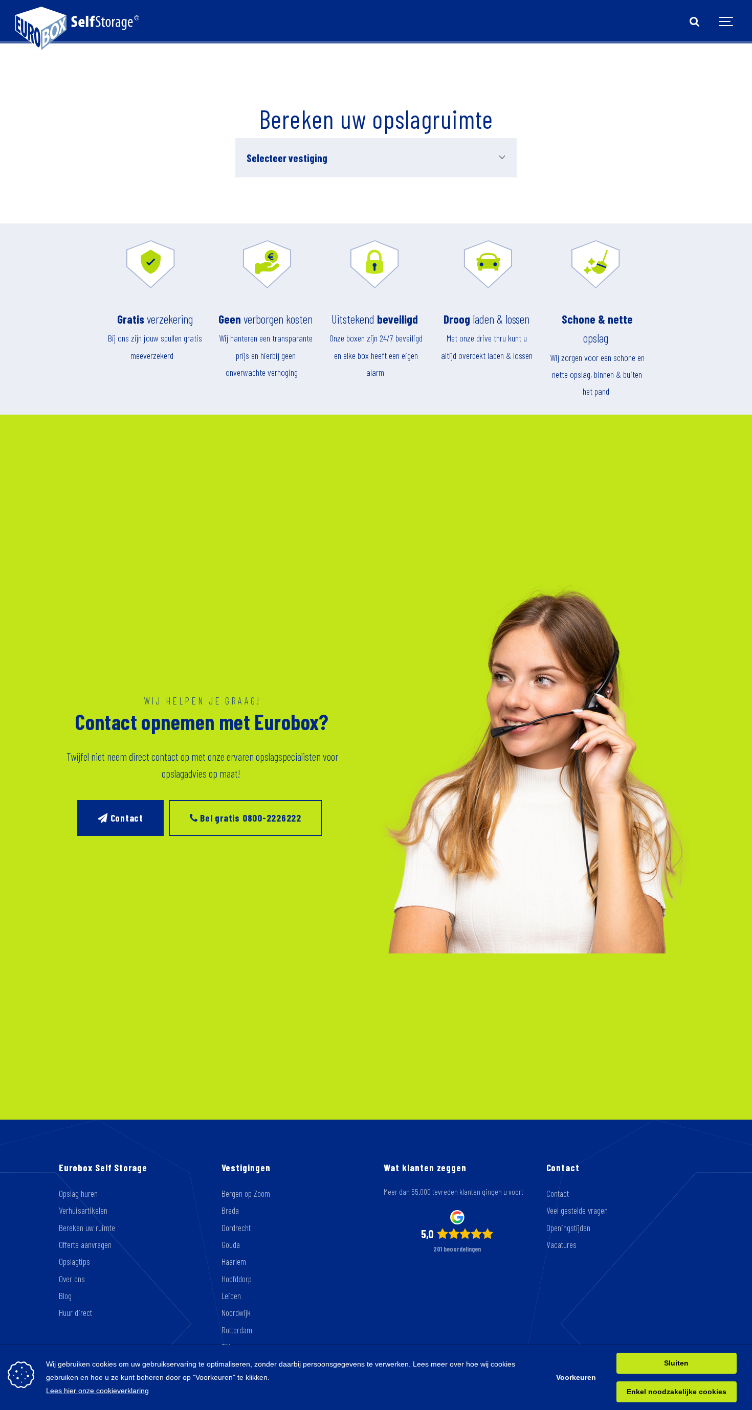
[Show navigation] (726, 21)
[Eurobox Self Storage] (77, 21)
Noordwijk (236, 1312)
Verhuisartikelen (83, 1210)
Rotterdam (237, 1329)
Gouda (231, 1244)
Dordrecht (236, 1227)
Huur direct (75, 1312)
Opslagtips (74, 1261)
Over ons (72, 1278)
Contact (125, 818)
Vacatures (561, 1244)
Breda (230, 1210)
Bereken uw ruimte (87, 1227)
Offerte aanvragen (85, 1244)
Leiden (231, 1295)
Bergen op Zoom (246, 1193)
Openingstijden (568, 1227)
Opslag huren (78, 1193)
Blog (65, 1295)
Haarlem (234, 1261)
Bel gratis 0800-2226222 (249, 818)
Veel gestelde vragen (577, 1210)
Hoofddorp (237, 1278)
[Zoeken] (694, 21)
